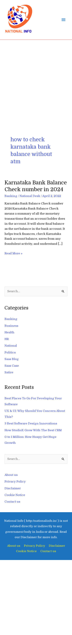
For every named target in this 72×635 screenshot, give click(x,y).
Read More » (13, 253)
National (11, 345)
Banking (11, 196)
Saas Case (12, 365)
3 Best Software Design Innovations (31, 423)
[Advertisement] (36, 77)
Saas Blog (12, 359)
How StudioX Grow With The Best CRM (33, 430)
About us (11, 475)
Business (11, 325)
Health (9, 332)
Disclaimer (13, 488)
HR (7, 339)
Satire (9, 372)
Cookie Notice (15, 495)
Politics (10, 352)
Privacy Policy (15, 481)
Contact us (12, 501)
